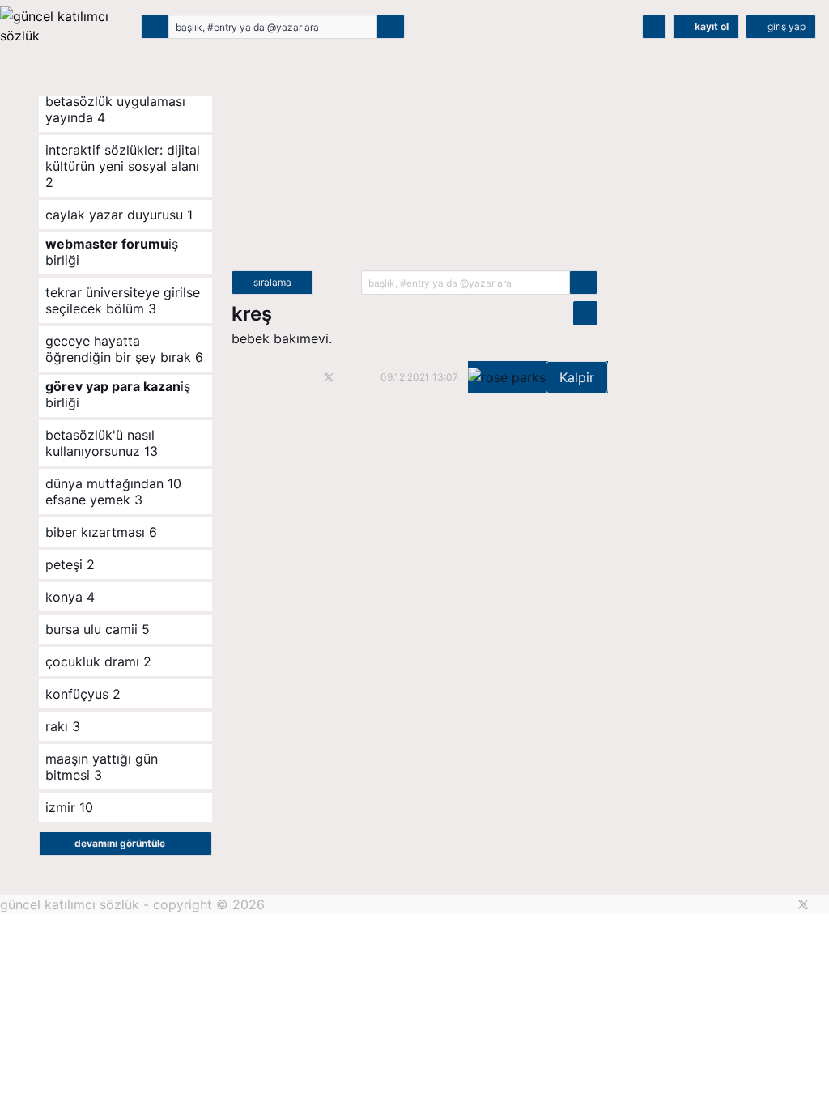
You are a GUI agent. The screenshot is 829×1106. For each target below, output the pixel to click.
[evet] (583, 282)
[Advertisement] (414, 157)
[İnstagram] (824, 904)
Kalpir (576, 377)
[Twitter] (803, 904)
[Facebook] (782, 904)
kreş (252, 314)
